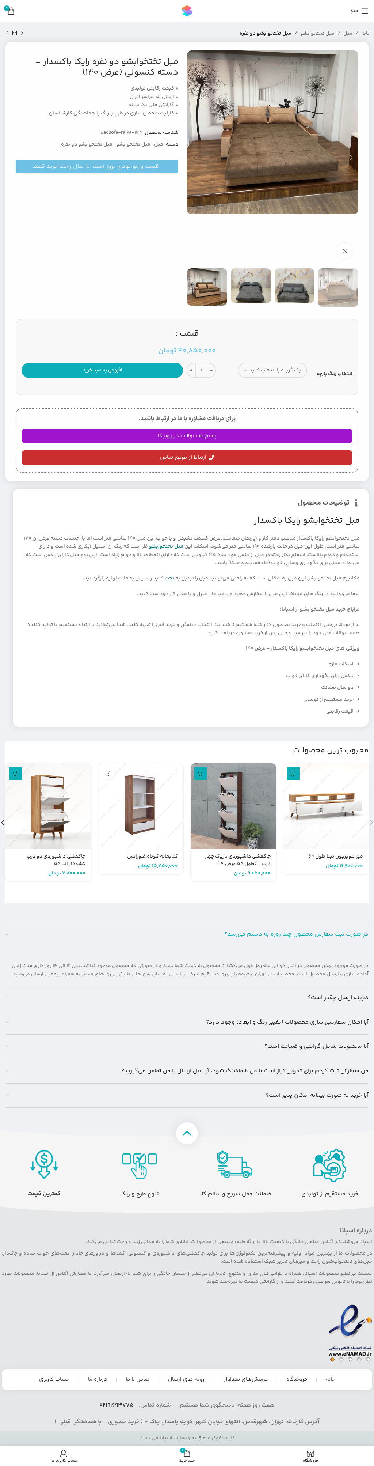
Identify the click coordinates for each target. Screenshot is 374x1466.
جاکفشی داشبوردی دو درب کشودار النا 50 (56, 860)
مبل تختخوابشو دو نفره (265, 34)
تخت (169, 578)
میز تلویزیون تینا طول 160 (335, 857)
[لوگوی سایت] (187, 11)
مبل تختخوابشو (317, 34)
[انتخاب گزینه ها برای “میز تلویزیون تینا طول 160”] (293, 773)
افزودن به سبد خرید (102, 370)
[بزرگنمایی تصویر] (344, 251)
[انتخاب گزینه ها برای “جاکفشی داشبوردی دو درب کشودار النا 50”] (15, 773)
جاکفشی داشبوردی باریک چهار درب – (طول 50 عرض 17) (238, 860)
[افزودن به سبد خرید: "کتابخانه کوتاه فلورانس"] (108, 773)
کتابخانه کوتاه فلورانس (152, 857)
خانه (365, 34)
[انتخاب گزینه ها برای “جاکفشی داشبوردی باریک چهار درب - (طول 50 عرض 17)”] (200, 773)
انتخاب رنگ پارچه (334, 374)
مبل (347, 34)
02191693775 (116, 1405)
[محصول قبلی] (22, 33)
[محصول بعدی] (7, 33)
